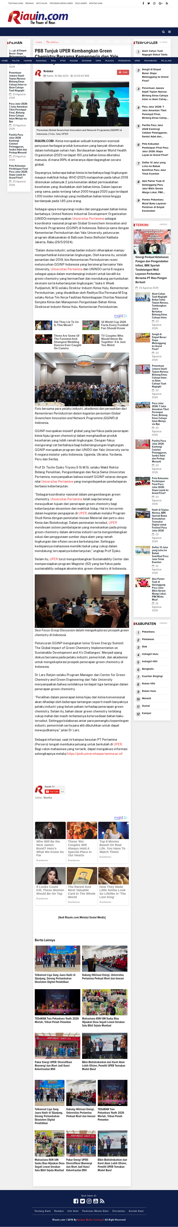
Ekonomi (103, 41)
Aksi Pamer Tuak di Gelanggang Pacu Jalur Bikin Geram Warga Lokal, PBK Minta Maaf (153, 187)
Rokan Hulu (149, 691)
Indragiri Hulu (150, 654)
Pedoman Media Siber (61, 3)
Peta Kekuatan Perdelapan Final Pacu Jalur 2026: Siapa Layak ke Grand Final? (18, 171)
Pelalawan (148, 639)
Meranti (146, 698)
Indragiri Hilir (149, 661)
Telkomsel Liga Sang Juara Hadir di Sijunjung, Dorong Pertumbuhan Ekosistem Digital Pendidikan (55, 979)
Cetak (124, 72)
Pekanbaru (148, 632)
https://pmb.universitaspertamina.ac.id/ (95, 754)
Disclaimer (81, 3)
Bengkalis (148, 669)
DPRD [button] (160, 41)
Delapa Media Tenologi (90, 1220)
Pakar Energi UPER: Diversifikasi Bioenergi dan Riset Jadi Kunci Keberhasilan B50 (53, 1066)
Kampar (146, 713)
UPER (82, 513)
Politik (26, 41)
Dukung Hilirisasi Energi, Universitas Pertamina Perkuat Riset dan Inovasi (80, 1113)
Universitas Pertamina (88, 218)
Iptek (78, 41)
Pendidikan (145, 41)
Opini (116, 41)
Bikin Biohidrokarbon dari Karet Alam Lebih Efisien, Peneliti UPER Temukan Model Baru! (103, 1066)
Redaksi (30, 3)
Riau (67, 41)
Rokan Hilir (148, 683)
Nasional (54, 41)
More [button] (10, 50)
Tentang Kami (15, 3)
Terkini (141, 225)
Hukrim (39, 41)
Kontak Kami (95, 3)
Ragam (90, 41)
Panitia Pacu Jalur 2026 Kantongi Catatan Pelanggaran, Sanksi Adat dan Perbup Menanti (155, 131)
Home (13, 41)
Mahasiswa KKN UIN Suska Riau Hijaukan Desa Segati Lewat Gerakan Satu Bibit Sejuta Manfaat (103, 1022)
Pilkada (129, 41)
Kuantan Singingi (152, 676)
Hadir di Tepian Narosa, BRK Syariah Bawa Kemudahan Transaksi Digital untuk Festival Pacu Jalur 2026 (160, 520)
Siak (144, 646)
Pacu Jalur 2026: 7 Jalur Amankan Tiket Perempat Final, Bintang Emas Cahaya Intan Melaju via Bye (18, 112)
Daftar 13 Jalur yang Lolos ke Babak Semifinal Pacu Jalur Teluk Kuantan (154, 168)
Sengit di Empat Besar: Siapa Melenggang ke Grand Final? (17, 55)
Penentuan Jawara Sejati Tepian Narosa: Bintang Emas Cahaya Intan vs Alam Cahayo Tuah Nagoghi (18, 81)
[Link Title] (76, 1201)
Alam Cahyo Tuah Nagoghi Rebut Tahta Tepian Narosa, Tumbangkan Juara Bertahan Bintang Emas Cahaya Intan (154, 57)
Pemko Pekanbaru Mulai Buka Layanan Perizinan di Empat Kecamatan (154, 205)
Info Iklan (41, 3)
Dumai (146, 706)
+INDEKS (163, 225)
